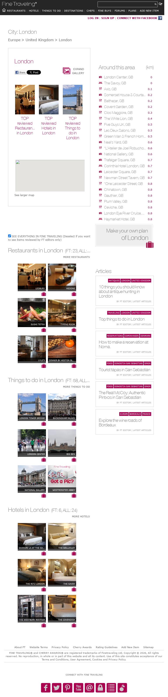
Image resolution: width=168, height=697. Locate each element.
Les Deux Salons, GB (120, 130)
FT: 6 (56, 510)
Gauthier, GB (113, 195)
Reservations (115, 335)
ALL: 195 (87, 251)
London (125, 280)
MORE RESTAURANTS (76, 256)
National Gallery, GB (118, 154)
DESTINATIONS (73, 10)
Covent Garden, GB (118, 107)
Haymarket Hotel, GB (119, 219)
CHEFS (91, 10)
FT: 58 (72, 380)
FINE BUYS (104, 10)
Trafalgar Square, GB (119, 160)
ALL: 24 (69, 510)
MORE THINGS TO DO (76, 386)
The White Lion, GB (118, 118)
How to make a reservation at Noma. (123, 344)
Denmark (145, 335)
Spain (147, 363)
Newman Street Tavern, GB (124, 178)
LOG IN (93, 18)
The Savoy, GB (115, 83)
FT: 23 (71, 251)
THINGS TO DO (51, 10)
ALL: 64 (86, 380)
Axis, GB (110, 89)
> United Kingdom (37, 40)
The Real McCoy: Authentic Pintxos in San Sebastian (122, 395)
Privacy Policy (60, 647)
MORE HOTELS (81, 516)
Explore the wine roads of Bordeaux (120, 422)
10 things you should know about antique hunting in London (122, 291)
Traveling (113, 312)
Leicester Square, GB (120, 172)
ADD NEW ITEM (149, 10)
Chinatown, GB (115, 189)
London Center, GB (118, 77)
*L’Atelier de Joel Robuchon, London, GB (125, 148)
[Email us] (89, 688)
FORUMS (120, 10)
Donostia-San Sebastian (128, 363)
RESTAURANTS (16, 10)
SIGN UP (107, 18)
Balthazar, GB (114, 101)
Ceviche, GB (113, 207)
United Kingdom (141, 280)
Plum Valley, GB (115, 201)
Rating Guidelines (106, 647)
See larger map (24, 195)
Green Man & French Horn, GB (125, 136)
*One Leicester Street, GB (123, 183)
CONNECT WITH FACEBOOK (137, 18)
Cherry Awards (82, 647)
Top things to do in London (122, 318)
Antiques (114, 280)
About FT (19, 647)
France (146, 414)
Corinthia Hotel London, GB (124, 166)
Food (110, 363)
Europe (124, 414)
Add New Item (130, 647)
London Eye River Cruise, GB (125, 213)
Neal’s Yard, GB (115, 142)
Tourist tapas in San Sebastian (124, 369)
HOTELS (34, 10)
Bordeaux (135, 414)
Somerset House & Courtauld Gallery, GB (125, 95)
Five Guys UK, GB (117, 124)
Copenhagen (132, 335)
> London (63, 40)
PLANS (132, 10)
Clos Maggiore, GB (118, 112)
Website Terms (39, 647)
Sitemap (148, 647)
